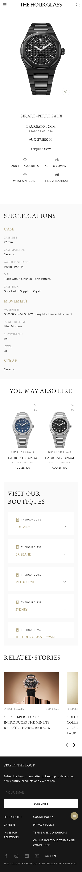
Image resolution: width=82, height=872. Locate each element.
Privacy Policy (43, 824)
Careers (10, 824)
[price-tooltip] (50, 139)
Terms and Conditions (50, 832)
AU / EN (50, 856)
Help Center (13, 817)
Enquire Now (41, 149)
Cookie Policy (43, 817)
